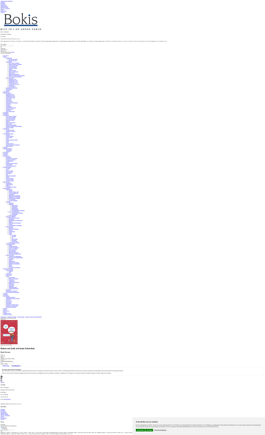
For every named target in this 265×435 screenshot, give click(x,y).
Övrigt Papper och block (14, 242)
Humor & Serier (12, 70)
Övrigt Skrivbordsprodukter (15, 253)
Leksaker (8, 105)
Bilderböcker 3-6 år (13, 80)
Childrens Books (9, 136)
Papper (10, 234)
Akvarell (8, 168)
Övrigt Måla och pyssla (11, 187)
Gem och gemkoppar (13, 193)
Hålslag (10, 245)
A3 (12, 237)
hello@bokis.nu (7, 399)
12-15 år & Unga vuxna (14, 84)
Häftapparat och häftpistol (14, 195)
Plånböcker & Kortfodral (14, 263)
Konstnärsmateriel (7, 167)
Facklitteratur (9, 61)
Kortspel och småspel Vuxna (12, 304)
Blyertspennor (12, 277)
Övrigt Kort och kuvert (11, 165)
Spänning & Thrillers (10, 131)
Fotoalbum (11, 258)
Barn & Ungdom (7, 92)
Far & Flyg (5, 153)
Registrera (4, 427)
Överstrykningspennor (14, 288)
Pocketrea (8, 90)
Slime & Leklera (9, 109)
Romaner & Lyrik (13, 60)
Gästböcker (8, 151)
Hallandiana (6, 112)
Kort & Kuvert (6, 156)
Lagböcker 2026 (6, 313)
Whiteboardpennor (13, 287)
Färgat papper (15, 239)
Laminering (11, 219)
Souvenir (5, 308)
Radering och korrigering (11, 291)
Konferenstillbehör (13, 246)
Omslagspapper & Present (11, 163)
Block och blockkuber (13, 229)
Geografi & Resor (13, 66)
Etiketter (10, 190)
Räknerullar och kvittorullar (15, 222)
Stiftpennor (11, 286)
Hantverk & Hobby (13, 68)
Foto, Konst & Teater (13, 65)
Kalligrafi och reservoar (14, 282)
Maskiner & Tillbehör (10, 216)
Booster (5, 312)
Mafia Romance (9, 146)
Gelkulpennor (12, 281)
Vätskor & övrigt (9, 180)
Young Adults (9, 137)
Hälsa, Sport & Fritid (13, 71)
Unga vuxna (8, 99)
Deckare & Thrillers (13, 59)
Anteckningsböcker (7, 148)
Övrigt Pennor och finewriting (12, 292)
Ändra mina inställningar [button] (160, 430)
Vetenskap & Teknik (11, 317)
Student (5, 309)
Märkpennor (11, 283)
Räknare (10, 221)
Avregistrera (4, 428)
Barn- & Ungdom (10, 78)
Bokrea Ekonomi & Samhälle (15, 64)
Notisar (10, 232)
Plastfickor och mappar (14, 262)
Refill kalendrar (15, 209)
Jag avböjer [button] (149, 430)
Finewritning (9, 275)
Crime (7, 138)
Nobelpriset (5, 113)
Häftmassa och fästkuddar (14, 198)
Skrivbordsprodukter (10, 244)
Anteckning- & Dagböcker (12, 102)
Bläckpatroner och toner (14, 218)
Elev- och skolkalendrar (14, 211)
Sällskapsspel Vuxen (10, 297)
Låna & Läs (5, 55)
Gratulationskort (9, 161)
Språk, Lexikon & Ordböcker (15, 76)
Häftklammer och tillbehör (14, 196)
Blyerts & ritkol (9, 172)
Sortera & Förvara (10, 255)
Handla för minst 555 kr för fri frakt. (8, 319)
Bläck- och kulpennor (13, 278)
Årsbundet (11, 204)
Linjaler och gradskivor (14, 247)
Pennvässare (11, 284)
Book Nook (5, 152)
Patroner (10, 271)
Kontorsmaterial (6, 188)
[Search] (1, 47)
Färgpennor (8, 173)
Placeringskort (9, 164)
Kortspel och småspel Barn (12, 305)
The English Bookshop (8, 133)
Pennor (7, 276)
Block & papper (9, 170)
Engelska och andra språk (11, 87)
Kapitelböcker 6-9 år (13, 81)
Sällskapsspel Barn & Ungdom (13, 298)
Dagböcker (11, 203)
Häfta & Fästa (9, 189)
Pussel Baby (8, 303)
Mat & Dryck (12, 73)
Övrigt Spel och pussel (11, 307)
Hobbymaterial (9, 184)
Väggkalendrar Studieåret (17, 213)
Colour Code (9, 273)
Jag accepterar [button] (140, 430)
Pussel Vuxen (9, 301)
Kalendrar (5, 154)
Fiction (7, 141)
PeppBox (5, 293)
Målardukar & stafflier (11, 175)
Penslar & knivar (9, 178)
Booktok (8, 135)
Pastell (7, 177)
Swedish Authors (10, 143)
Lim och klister (12, 199)
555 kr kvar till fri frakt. (6, 53)
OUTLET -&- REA (7, 314)
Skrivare (10, 224)
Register (10, 266)
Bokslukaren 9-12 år (13, 82)
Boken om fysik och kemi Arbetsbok (34, 317)
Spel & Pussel (9, 89)
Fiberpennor (11, 279)
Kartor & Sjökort (9, 127)
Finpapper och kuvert (10, 159)
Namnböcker (9, 106)
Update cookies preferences (7, 1)
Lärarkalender (15, 214)
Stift (10, 272)
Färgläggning (9, 183)
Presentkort (5, 294)
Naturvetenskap (21, 317)
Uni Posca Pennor (10, 179)
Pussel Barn (8, 302)
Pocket (7, 132)
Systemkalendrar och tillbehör (18, 210)
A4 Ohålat (14, 235)
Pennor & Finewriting (8, 268)
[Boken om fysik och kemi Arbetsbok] (9, 332)
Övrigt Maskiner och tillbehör (15, 225)
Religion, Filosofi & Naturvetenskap (17, 75)
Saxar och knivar (12, 250)
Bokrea (4, 56)
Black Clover (6, 310)
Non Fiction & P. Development (13, 144)
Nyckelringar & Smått (11, 107)
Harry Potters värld (10, 111)
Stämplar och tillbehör (13, 252)
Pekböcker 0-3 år (12, 79)
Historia (10, 69)
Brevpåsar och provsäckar (11, 158)
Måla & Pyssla (6, 182)
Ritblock (8, 185)
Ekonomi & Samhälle (10, 117)
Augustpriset (6, 91)
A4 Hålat (14, 236)
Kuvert (7, 162)
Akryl (7, 169)
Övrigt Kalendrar (12, 215)
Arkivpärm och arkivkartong (15, 256)
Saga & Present (12, 86)
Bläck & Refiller (9, 270)
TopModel (8, 110)
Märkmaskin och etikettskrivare (15, 220)
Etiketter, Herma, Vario (14, 192)
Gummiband (11, 194)
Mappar (10, 260)
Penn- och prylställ (13, 249)
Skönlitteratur (9, 58)
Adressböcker (9, 149)
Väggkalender (15, 208)
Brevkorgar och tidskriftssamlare (16, 257)
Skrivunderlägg (12, 251)
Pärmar (10, 265)
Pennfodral (8, 289)
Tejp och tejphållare (13, 200)
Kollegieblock (12, 231)
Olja (7, 174)
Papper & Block (9, 226)
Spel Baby (8, 299)
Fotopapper (14, 240)
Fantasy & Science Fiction (12, 139)
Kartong (10, 230)
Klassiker (5, 147)
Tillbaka (2, 382)
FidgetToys (8, 104)
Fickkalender (14, 206)
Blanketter (11, 227)
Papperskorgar (12, 261)
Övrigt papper (15, 241)
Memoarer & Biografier (14, 74)
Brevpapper (8, 157)
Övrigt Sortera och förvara (14, 267)
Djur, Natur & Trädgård (14, 63)
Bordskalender (15, 205)
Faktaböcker (11, 85)
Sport (7, 142)
